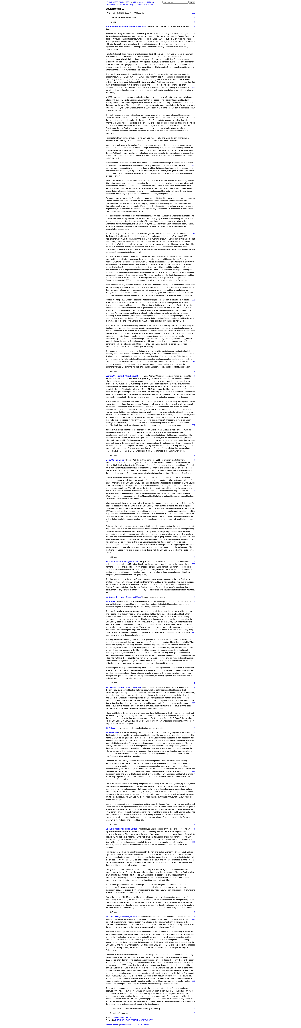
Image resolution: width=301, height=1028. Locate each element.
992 (193, 771)
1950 (134, 2)
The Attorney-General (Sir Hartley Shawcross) (126, 26)
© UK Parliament (145, 1025)
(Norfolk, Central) (130, 829)
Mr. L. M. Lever (112, 917)
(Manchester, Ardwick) (128, 917)
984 (193, 234)
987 (193, 425)
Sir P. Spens (111, 601)
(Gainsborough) (131, 376)
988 (193, 491)
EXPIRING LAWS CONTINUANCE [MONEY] (134, 1020)
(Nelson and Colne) (134, 597)
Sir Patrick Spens (113, 562)
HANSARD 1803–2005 (114, 2)
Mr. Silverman (112, 733)
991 (193, 703)
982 (193, 87)
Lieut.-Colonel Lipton (115, 460)
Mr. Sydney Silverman (115, 597)
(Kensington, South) (130, 562)
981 (193, 13)
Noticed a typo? (112, 1025)
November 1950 (145, 2)
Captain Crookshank (115, 376)
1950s (127, 2)
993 (193, 842)
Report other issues (128, 1025)
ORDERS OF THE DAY (144, 5)
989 (193, 564)
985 (193, 300)
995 (193, 981)
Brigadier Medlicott (114, 829)
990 (193, 632)
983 (193, 165)
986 (193, 362)
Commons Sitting (127, 5)
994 (193, 919)
